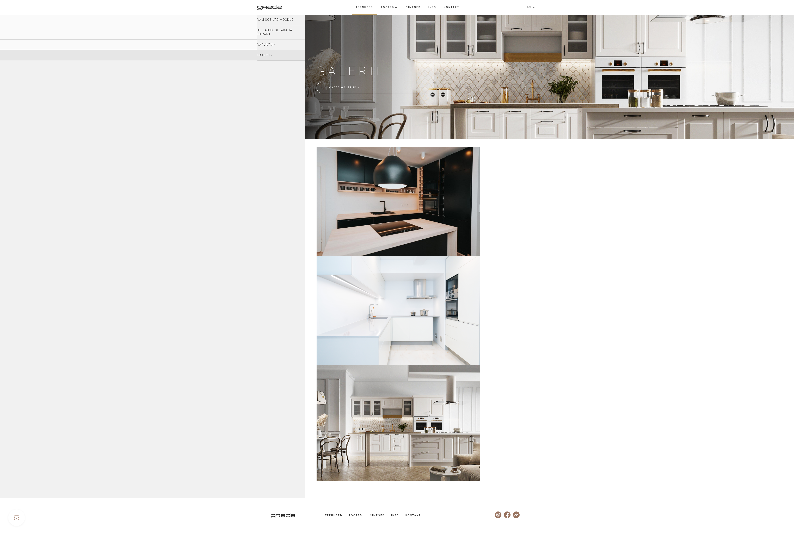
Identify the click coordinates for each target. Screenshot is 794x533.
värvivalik (266, 44)
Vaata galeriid (343, 87)
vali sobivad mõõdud (275, 19)
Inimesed (413, 7)
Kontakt (451, 7)
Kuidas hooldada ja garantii (274, 32)
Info (432, 7)
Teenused (364, 7)
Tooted (387, 7)
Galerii (263, 55)
